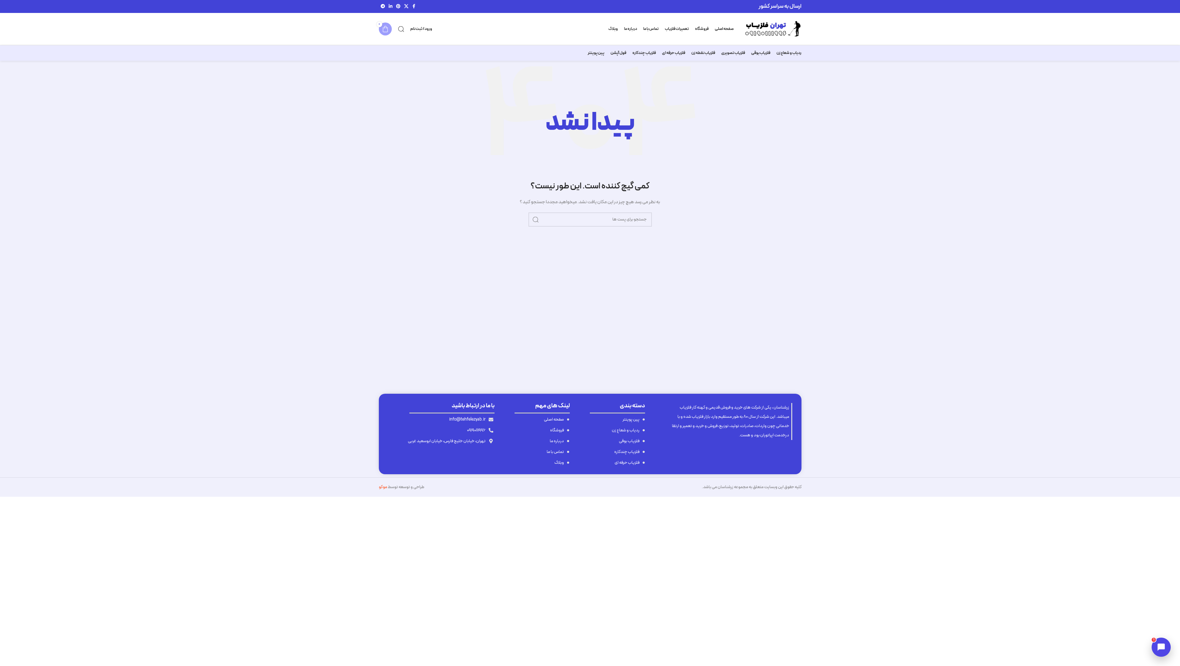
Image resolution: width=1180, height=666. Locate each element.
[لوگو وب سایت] (770, 29)
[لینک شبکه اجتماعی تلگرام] (383, 6)
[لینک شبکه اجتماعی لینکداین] (390, 6)
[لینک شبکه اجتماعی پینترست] (398, 6)
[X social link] (406, 6)
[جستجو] (401, 29)
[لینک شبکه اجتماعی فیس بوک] (414, 6)
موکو (383, 487)
